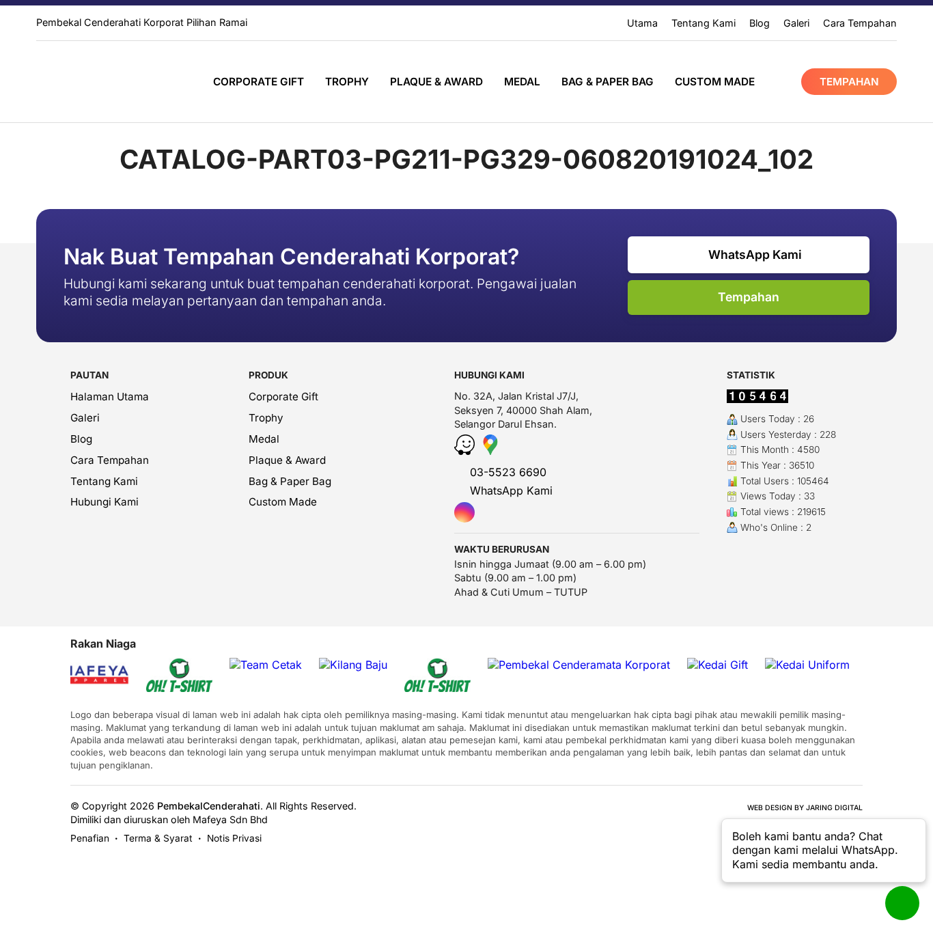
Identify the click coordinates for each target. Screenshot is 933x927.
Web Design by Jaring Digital (805, 807)
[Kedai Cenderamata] (96, 81)
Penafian (89, 838)
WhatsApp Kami (754, 254)
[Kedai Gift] (717, 665)
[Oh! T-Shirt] (179, 676)
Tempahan (849, 81)
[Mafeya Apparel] (82, 676)
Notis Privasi (234, 838)
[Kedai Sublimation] (437, 676)
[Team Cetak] (265, 665)
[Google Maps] (490, 451)
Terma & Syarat (158, 838)
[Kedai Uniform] (807, 665)
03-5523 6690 (506, 472)
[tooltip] (464, 512)
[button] (823, 850)
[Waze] (466, 451)
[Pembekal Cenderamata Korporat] (579, 665)
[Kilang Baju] (353, 665)
